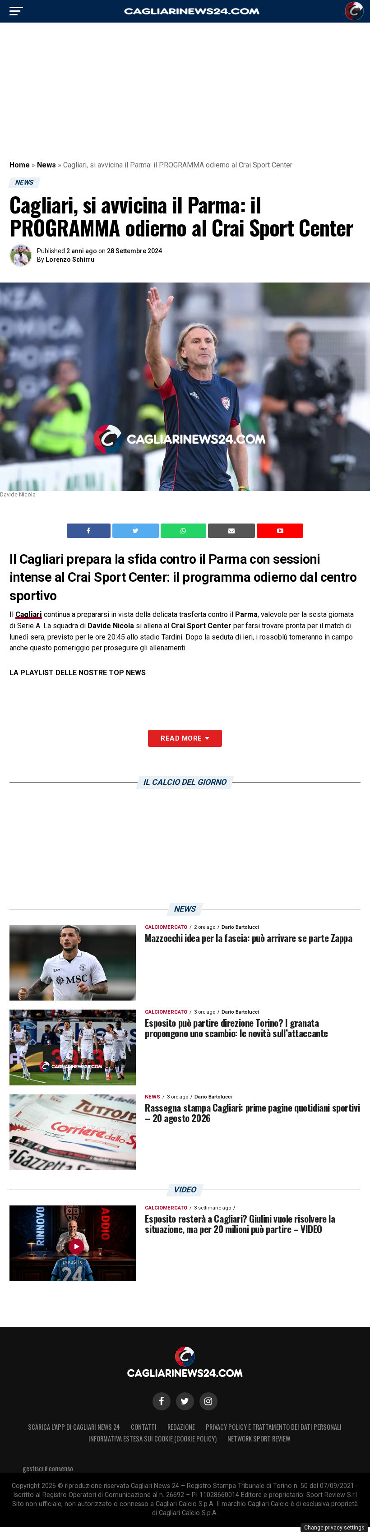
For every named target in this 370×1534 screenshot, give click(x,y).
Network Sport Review (258, 1438)
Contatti (144, 1427)
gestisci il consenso (48, 1468)
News (46, 165)
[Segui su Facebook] (162, 1401)
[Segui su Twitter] (185, 1401)
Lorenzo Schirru (70, 259)
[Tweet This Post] (136, 531)
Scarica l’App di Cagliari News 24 (74, 1427)
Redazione (181, 1427)
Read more (181, 738)
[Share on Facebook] (90, 531)
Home (19, 165)
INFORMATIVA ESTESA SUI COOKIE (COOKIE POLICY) (152, 1438)
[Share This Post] (184, 531)
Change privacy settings (334, 1528)
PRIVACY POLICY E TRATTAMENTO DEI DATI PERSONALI (274, 1427)
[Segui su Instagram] (208, 1401)
